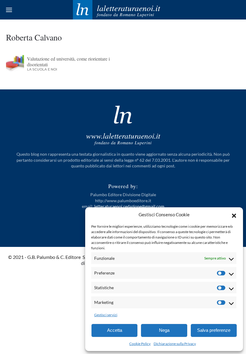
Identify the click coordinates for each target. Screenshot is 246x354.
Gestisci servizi (105, 315)
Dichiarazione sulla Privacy (175, 343)
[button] (234, 215)
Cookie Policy (140, 343)
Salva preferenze (213, 330)
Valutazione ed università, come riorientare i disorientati (68, 62)
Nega (164, 330)
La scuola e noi (42, 69)
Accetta (114, 330)
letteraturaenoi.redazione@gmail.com (129, 206)
